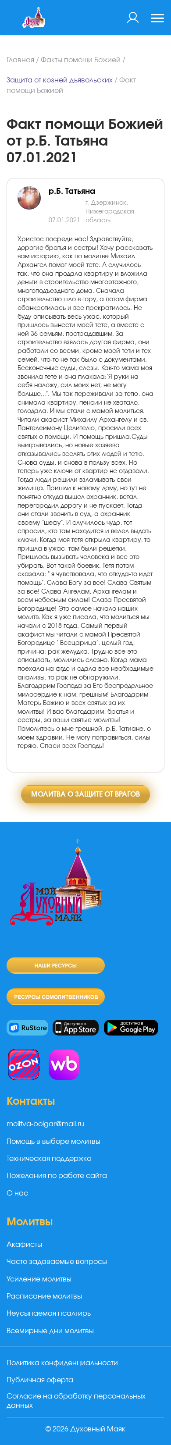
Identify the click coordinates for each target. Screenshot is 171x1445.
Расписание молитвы (44, 1296)
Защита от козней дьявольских (60, 80)
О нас (17, 1193)
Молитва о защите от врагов (85, 794)
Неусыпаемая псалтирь (49, 1313)
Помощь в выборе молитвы (53, 1141)
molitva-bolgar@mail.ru (45, 1124)
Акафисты (24, 1244)
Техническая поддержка (49, 1158)
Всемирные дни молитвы (50, 1331)
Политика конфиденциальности (62, 1363)
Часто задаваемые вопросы (57, 1261)
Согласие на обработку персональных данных (76, 1401)
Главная (20, 60)
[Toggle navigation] (157, 19)
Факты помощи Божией (81, 60)
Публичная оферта (40, 1380)
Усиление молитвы (39, 1279)
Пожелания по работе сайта (57, 1175)
